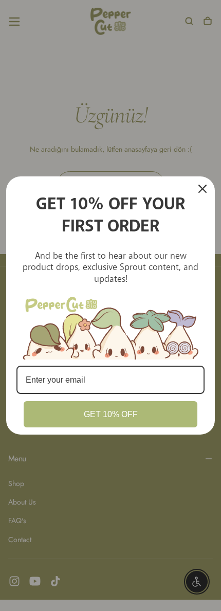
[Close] (202, 188)
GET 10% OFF (111, 414)
